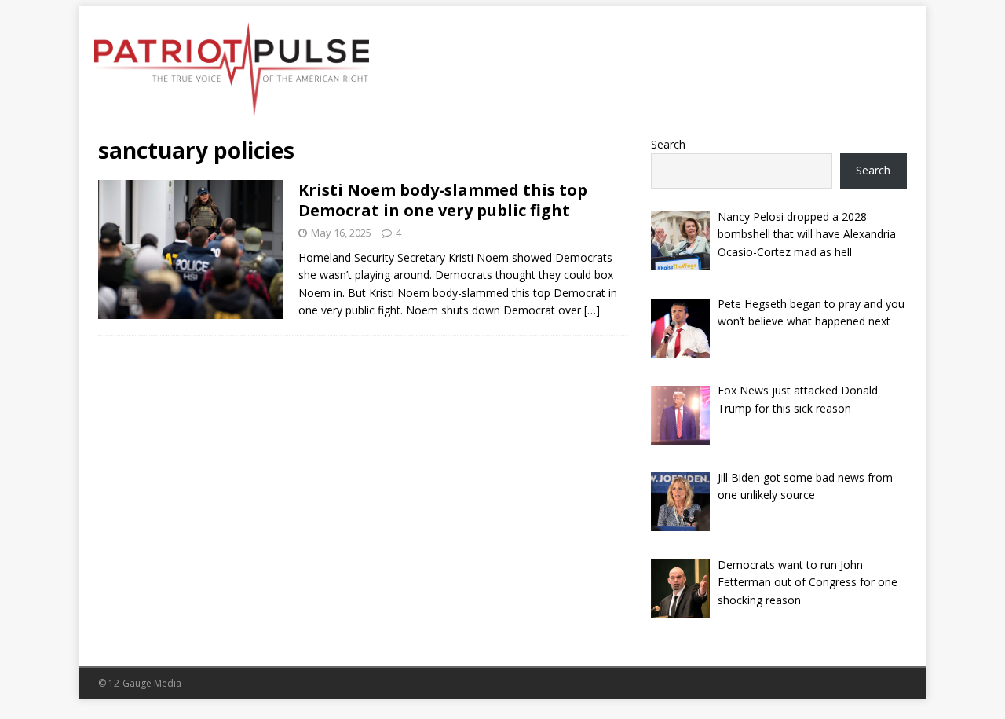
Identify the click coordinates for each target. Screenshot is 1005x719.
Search (668, 144)
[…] (592, 310)
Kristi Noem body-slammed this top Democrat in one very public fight (442, 200)
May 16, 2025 (341, 233)
